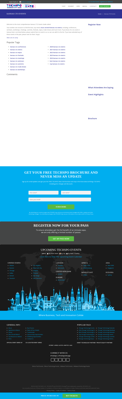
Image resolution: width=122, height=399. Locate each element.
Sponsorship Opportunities (35, 334)
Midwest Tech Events (66, 366)
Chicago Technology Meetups (106, 332)
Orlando (35, 270)
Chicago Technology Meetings (106, 330)
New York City (37, 268)
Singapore (111, 268)
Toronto (60, 265)
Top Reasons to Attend (15, 336)
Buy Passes (30, 328)
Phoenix (35, 273)
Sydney (110, 275)
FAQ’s (10, 339)
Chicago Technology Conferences (87, 336)
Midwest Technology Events (82, 366)
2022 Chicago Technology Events (87, 330)
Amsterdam (61, 280)
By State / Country (73, 253)
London (60, 274)
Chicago (11, 270)
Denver (11, 276)
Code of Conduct (61, 390)
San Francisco (37, 278)
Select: (44, 253)
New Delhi (111, 265)
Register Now (94, 24)
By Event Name (53, 253)
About (10, 328)
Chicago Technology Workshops (106, 339)
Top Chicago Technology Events (87, 334)
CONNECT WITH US (58, 353)
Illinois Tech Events (37, 366)
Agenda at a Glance (14, 330)
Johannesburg (87, 268)
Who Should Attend (14, 334)
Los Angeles (37, 265)
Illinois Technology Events (51, 366)
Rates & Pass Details (33, 330)
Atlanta (11, 265)
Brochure (92, 118)
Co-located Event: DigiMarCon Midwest (101, 2)
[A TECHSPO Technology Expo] (61, 343)
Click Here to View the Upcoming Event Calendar (61, 256)
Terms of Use (71, 390)
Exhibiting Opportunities (34, 336)
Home (99, 14)
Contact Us (30, 339)
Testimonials (31, 332)
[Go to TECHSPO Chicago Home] (21, 6)
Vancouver (61, 268)
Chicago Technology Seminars (106, 334)
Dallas (11, 273)
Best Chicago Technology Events (87, 332)
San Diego (36, 276)
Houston (12, 278)
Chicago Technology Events (87, 328)
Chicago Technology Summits (106, 336)
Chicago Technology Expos (86, 339)
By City (63, 253)
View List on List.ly (12, 38)
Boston (11, 268)
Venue (10, 332)
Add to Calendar (27, 2)
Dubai (85, 275)
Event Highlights (96, 94)
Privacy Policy (51, 390)
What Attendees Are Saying (100, 87)
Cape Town (86, 265)
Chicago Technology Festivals (106, 328)
